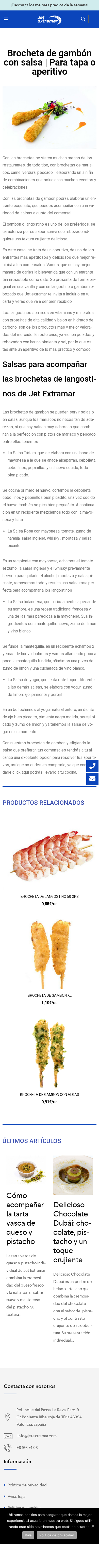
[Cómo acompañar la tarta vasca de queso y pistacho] (26, 1171)
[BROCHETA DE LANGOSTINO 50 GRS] (49, 855)
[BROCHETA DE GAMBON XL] (49, 954)
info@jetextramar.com (37, 1435)
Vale (28, 1535)
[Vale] (92, 1525)
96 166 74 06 (27, 1447)
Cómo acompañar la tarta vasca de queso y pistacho (25, 1218)
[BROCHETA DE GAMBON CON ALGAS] (49, 1053)
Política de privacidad (27, 1485)
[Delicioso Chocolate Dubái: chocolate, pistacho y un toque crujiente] (73, 1175)
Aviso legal (17, 1496)
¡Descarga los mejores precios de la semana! (49, 5)
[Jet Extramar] (49, 20)
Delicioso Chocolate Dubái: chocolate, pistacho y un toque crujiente (72, 1232)
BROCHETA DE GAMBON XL (50, 995)
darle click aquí (16, 772)
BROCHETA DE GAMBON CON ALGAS (49, 1095)
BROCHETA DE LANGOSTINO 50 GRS (50, 896)
